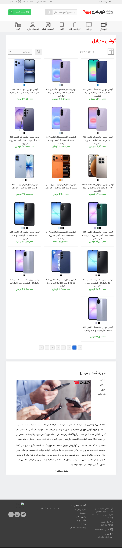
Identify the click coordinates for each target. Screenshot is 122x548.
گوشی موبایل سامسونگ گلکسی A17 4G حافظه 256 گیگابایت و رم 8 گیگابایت (61, 235)
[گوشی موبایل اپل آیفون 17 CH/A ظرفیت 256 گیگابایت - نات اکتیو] (24, 176)
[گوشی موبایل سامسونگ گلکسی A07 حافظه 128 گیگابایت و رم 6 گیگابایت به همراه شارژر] (98, 224)
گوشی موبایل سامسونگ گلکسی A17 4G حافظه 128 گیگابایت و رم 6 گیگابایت (24, 235)
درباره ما (83, 513)
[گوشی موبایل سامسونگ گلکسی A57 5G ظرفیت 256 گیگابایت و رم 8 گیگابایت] (61, 128)
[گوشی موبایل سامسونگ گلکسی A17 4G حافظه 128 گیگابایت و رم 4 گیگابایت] (98, 271)
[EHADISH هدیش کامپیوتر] (98, 11)
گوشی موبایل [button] (74, 29)
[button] (20, 52)
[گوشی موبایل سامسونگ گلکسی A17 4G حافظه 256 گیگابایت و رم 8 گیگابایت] (61, 224)
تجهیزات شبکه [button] (48, 29)
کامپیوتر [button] (103, 29)
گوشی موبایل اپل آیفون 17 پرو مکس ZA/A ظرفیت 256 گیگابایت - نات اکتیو (61, 186)
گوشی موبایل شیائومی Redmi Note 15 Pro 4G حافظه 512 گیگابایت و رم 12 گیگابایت (98, 188)
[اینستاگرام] (17, 514)
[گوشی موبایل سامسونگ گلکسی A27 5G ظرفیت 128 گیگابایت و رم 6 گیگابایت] (98, 81)
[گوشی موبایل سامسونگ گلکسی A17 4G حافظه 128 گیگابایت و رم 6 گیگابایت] (24, 224)
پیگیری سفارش (81, 516)
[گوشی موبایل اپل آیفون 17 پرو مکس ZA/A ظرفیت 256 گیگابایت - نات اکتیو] (61, 176)
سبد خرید (18, 12)
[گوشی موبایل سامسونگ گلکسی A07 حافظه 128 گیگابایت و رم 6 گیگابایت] (24, 271)
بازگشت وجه (81, 520)
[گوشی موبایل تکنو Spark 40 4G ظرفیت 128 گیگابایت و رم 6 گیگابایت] (24, 81)
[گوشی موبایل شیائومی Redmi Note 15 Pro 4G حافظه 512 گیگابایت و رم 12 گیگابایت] (98, 176)
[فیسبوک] (11, 514)
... (47, 348)
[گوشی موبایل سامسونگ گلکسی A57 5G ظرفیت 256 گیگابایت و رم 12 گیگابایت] (61, 81)
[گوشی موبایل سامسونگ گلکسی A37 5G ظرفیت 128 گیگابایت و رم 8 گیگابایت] (98, 128)
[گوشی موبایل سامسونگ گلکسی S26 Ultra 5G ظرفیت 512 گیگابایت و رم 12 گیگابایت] (24, 128)
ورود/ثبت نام (103, 1)
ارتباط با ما (82, 523)
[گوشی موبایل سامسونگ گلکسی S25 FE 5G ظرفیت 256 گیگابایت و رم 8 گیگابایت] (61, 271)
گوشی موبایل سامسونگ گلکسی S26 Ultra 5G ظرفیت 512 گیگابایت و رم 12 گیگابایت (24, 140)
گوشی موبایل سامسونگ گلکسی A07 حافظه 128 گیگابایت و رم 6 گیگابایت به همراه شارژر (98, 235)
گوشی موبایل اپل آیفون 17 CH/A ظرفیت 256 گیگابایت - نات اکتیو (24, 186)
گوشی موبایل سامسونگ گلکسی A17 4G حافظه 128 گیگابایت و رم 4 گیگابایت (98, 283)
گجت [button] (17, 29)
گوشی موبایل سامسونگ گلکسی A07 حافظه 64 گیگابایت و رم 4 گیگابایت (98, 329)
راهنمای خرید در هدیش (50, 507)
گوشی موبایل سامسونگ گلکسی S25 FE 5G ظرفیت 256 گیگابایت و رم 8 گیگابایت (61, 283)
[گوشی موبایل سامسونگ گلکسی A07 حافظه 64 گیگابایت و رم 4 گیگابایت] (98, 319)
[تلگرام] (23, 514)
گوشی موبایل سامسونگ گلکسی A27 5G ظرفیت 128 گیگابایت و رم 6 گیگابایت (98, 93)
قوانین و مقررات (80, 509)
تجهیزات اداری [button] (33, 29)
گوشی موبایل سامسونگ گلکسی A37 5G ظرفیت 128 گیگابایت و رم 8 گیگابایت (98, 140)
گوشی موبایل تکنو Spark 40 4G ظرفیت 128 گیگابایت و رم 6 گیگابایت (24, 91)
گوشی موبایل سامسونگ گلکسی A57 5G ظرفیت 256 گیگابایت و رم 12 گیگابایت (61, 93)
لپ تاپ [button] (89, 29)
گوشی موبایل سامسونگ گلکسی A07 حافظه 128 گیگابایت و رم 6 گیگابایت (24, 281)
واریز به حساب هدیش (78, 527)
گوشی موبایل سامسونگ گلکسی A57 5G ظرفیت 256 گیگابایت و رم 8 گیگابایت (61, 140)
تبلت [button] (62, 29)
